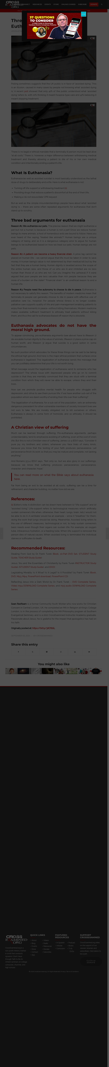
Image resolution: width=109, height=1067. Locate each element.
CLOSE (84, 14)
